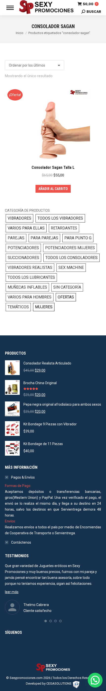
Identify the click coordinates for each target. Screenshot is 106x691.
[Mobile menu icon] (10, 7)
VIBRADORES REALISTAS (30, 267)
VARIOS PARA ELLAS (26, 228)
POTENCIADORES (23, 247)
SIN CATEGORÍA (67, 287)
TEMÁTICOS (18, 307)
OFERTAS (66, 297)
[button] (45, 621)
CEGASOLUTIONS (58, 683)
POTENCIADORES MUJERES (70, 247)
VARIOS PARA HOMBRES (30, 297)
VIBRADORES (19, 218)
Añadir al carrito (53, 189)
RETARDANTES (64, 228)
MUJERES (44, 307)
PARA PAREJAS (44, 238)
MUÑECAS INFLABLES (27, 287)
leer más (11, 592)
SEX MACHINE (71, 267)
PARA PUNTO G (77, 238)
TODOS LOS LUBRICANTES (31, 277)
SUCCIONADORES (23, 257)
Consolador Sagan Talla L (53, 167)
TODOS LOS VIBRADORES (60, 218)
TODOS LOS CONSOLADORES (71, 257)
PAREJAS (16, 238)
